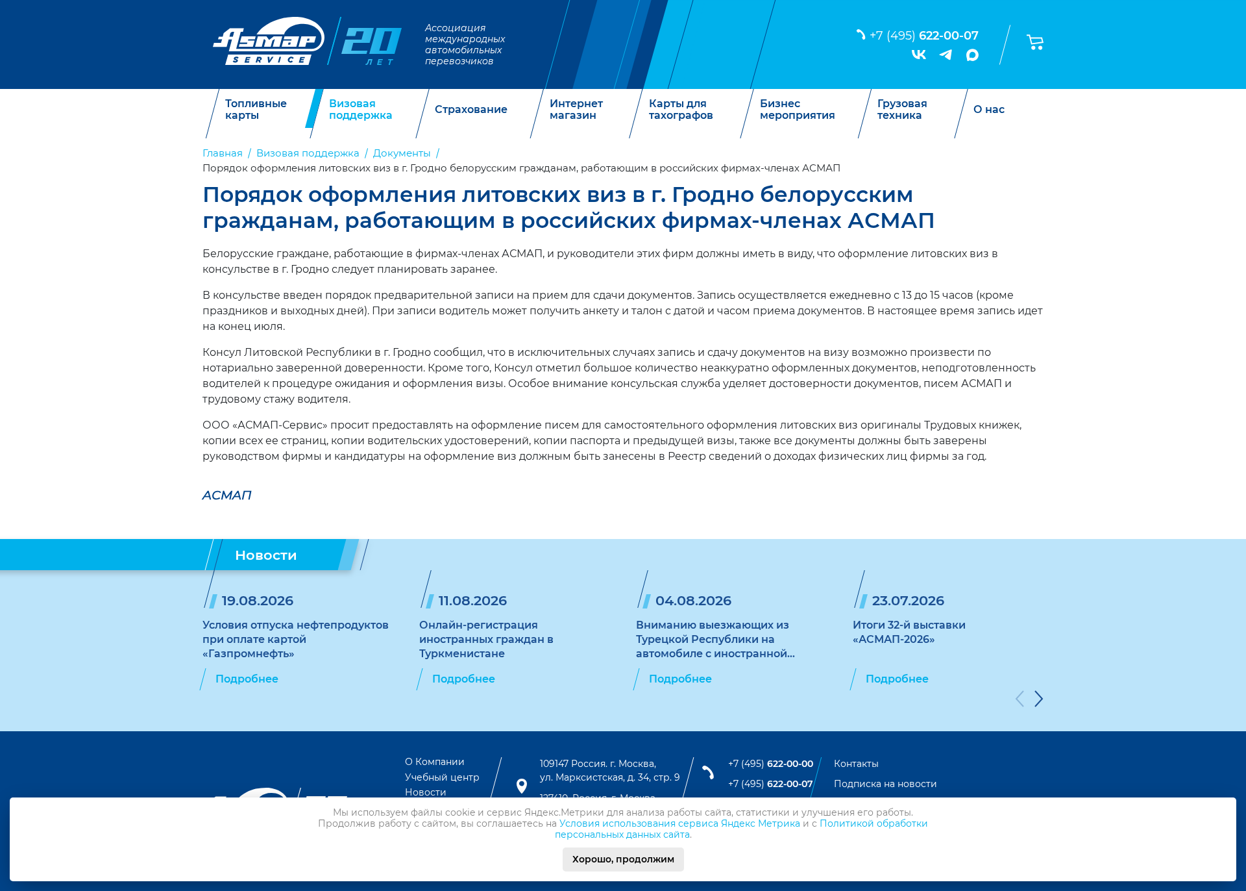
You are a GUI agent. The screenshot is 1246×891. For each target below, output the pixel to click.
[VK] (919, 54)
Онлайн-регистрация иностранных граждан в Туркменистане (486, 639)
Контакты (856, 764)
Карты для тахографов (681, 109)
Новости (425, 792)
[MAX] (972, 55)
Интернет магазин (576, 109)
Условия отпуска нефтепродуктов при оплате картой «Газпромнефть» (295, 639)
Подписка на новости (885, 784)
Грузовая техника (902, 109)
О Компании (435, 762)
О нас (989, 110)
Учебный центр (442, 777)
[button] (1019, 701)
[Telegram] (946, 54)
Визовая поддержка (361, 109)
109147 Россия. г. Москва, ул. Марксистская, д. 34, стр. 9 (610, 771)
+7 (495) (924, 36)
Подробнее (246, 679)
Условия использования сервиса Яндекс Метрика (679, 823)
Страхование (471, 110)
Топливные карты (256, 109)
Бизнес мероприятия (797, 109)
